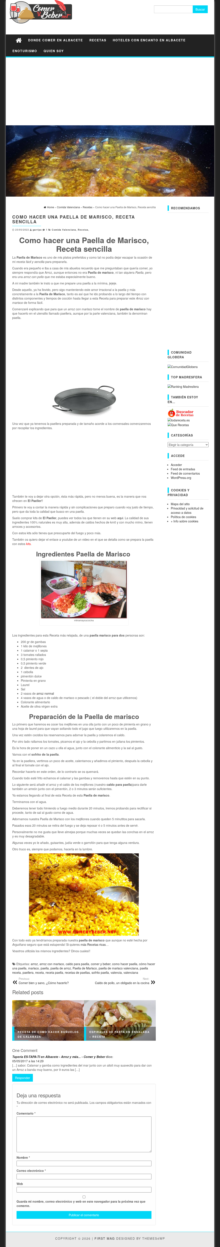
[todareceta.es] (179, 420)
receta (39, 972)
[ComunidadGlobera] (183, 366)
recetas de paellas (77, 972)
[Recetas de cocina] (181, 412)
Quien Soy (54, 51)
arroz (34, 964)
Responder (22, 1078)
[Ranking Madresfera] (183, 386)
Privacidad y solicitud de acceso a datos (187, 510)
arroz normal (45, 693)
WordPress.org (181, 477)
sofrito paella (100, 972)
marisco (33, 968)
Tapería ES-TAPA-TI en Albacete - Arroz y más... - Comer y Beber (58, 1056)
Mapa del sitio (180, 504)
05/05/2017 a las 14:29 (28, 1061)
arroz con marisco (52, 964)
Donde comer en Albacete (55, 40)
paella (45, 968)
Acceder (176, 465)
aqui (120, 518)
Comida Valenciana (64, 229)
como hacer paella (124, 964)
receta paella (54, 972)
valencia (116, 972)
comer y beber (100, 964)
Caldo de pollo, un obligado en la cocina (122, 981)
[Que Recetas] (178, 424)
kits (28, 544)
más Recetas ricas (93, 944)
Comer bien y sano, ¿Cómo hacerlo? (44, 981)
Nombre (23, 1157)
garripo (37, 229)
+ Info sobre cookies (184, 521)
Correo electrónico (31, 1170)
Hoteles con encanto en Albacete (149, 40)
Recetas (97, 40)
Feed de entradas (183, 469)
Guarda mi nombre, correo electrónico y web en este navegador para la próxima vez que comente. (81, 1203)
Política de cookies (183, 517)
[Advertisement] (110, 91)
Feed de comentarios (185, 473)
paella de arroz (60, 968)
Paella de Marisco (85, 968)
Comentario (26, 1113)
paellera (28, 972)
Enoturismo (24, 51)
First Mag (105, 1238)
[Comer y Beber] (19, 40)
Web (20, 1184)
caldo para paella (77, 964)
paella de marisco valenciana (118, 968)
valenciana (131, 972)
